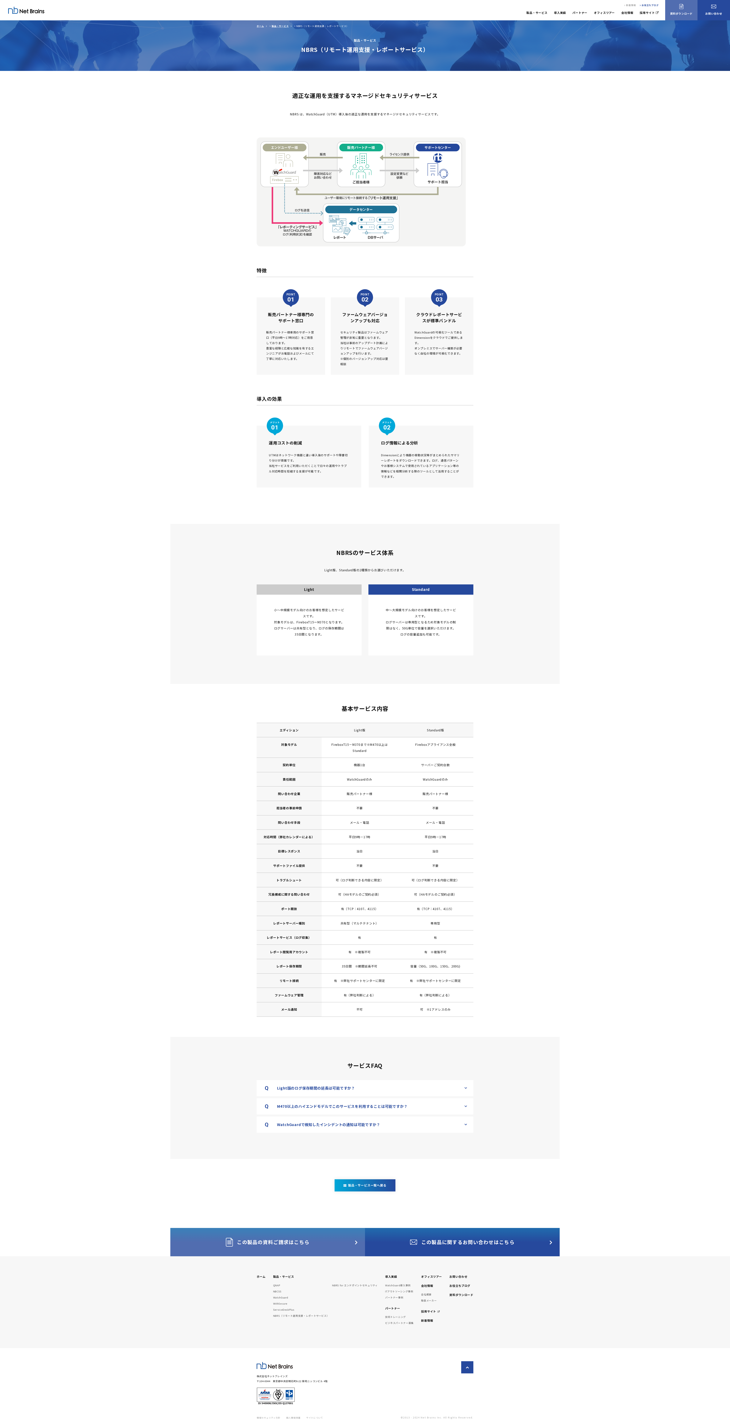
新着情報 (631, 5)
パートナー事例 (394, 1297)
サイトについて (314, 1417)
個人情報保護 (293, 1417)
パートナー (579, 13)
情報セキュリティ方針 (268, 1417)
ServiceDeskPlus (283, 1309)
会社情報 (627, 13)
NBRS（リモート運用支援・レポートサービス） (301, 1315)
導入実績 (560, 13)
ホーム (260, 26)
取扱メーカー (429, 1300)
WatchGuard (280, 1297)
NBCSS (277, 1291)
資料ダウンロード (461, 1295)
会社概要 (426, 1294)
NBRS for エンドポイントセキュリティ (355, 1285)
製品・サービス (537, 13)
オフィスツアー (604, 13)
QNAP (276, 1285)
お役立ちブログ (650, 5)
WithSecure (280, 1303)
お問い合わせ (458, 1277)
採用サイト (647, 13)
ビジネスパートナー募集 (399, 1323)
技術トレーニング (395, 1317)
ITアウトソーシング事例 (399, 1291)
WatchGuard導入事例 (398, 1285)
